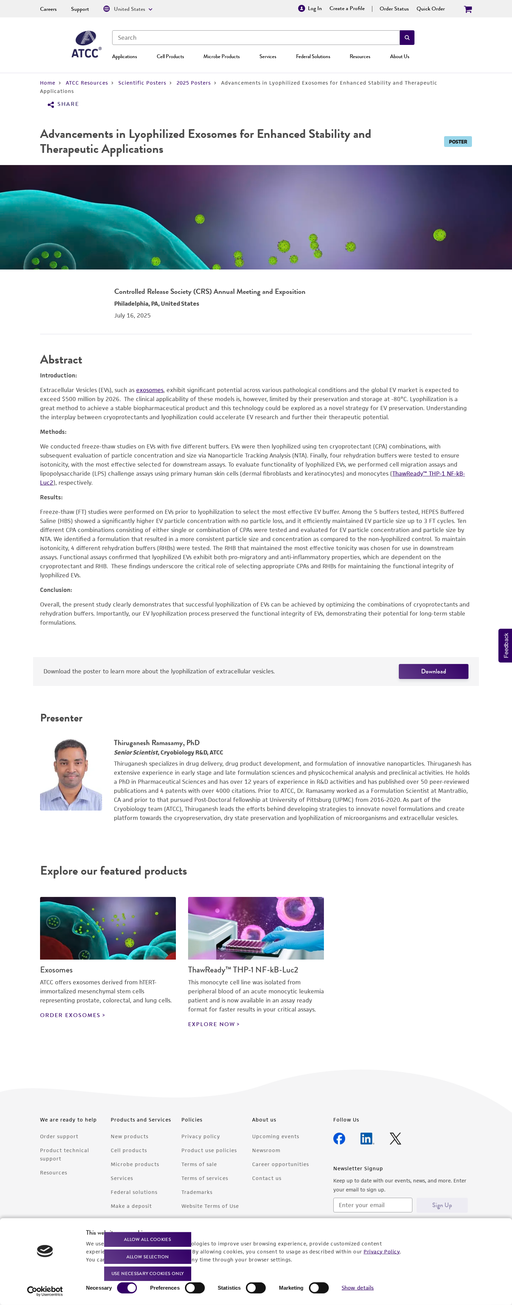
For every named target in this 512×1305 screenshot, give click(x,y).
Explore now (211, 1024)
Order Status (394, 9)
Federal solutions (134, 1192)
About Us (399, 56)
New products (129, 1136)
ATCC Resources (87, 82)
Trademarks (196, 1192)
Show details (358, 1287)
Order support (59, 1136)
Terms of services (204, 1178)
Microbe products (135, 1164)
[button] (407, 37)
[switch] (195, 1288)
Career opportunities (280, 1164)
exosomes (149, 390)
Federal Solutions (313, 56)
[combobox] (256, 37)
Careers (48, 9)
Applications (124, 56)
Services (267, 56)
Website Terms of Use (210, 1206)
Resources (360, 56)
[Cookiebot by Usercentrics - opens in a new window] (45, 1291)
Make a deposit (131, 1206)
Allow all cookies (147, 1239)
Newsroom (266, 1150)
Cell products (129, 1150)
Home (47, 82)
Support (80, 9)
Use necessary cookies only (147, 1273)
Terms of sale (199, 1164)
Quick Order (431, 9)
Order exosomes (70, 1015)
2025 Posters (194, 82)
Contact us (266, 1178)
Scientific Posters (142, 82)
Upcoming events (275, 1136)
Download (433, 671)
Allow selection (147, 1256)
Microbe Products (221, 56)
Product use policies (209, 1150)
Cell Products (170, 56)
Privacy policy (200, 1136)
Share (68, 104)
